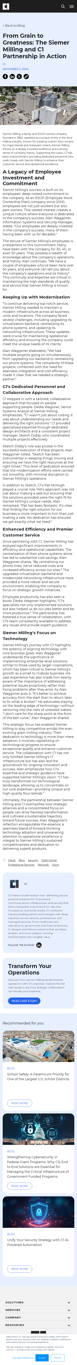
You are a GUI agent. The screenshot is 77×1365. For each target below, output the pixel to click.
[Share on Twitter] (19, 76)
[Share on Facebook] (5, 76)
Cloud (12, 860)
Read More (19, 1103)
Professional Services (21, 864)
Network (43, 864)
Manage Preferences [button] (23, 1357)
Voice (55, 864)
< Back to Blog (14, 25)
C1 (4, 64)
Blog (22, 860)
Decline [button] (57, 1357)
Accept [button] (42, 1357)
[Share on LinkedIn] (12, 76)
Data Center (49, 860)
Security (33, 860)
